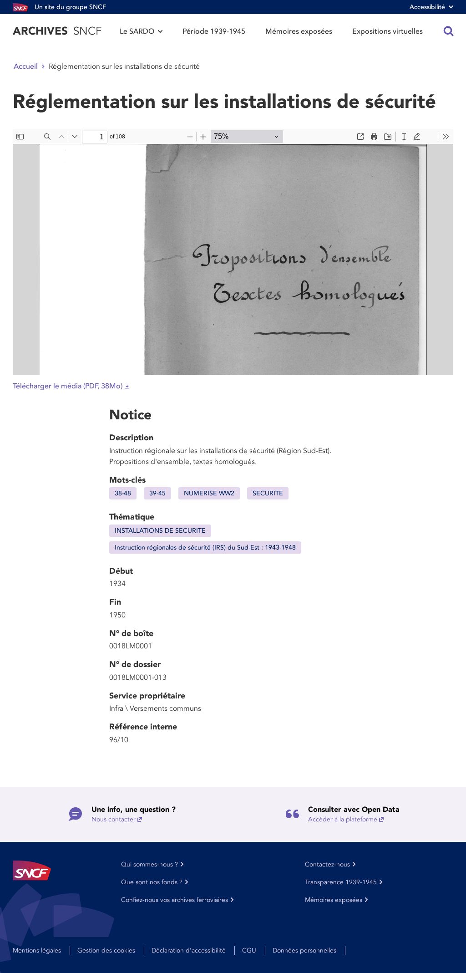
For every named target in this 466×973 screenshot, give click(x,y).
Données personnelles (304, 950)
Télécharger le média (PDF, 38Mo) (67, 386)
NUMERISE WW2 (209, 493)
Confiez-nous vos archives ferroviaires (174, 900)
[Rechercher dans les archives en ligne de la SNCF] (449, 31)
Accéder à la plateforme (342, 819)
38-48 (123, 493)
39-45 (157, 493)
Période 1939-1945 (213, 31)
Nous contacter (113, 819)
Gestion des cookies (106, 950)
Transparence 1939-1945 (341, 882)
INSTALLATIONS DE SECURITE (160, 531)
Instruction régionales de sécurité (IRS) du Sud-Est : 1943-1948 (205, 547)
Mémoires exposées (298, 31)
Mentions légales (37, 950)
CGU (249, 950)
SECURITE (268, 493)
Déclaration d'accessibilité (189, 950)
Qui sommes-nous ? (149, 864)
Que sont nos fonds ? (151, 882)
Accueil (26, 66)
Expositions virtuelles (387, 31)
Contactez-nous (327, 864)
